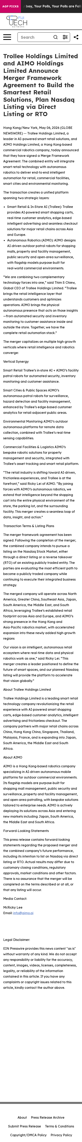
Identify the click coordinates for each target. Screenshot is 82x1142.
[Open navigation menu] (7, 37)
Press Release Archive (47, 1117)
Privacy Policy (61, 1135)
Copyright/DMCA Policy (28, 1135)
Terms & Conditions (59, 1126)
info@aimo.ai (23, 913)
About (22, 1117)
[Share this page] (76, 37)
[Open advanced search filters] (65, 37)
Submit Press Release (24, 1126)
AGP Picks (10, 6)
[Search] (55, 37)
